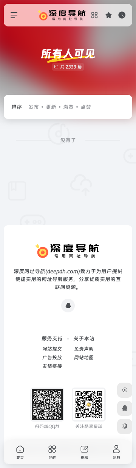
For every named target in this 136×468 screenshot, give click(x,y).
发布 (33, 107)
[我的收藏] (108, 15)
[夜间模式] (124, 426)
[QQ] (68, 305)
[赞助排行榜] (124, 390)
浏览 (68, 107)
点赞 (85, 107)
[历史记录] (121, 15)
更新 (51, 107)
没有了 (68, 140)
